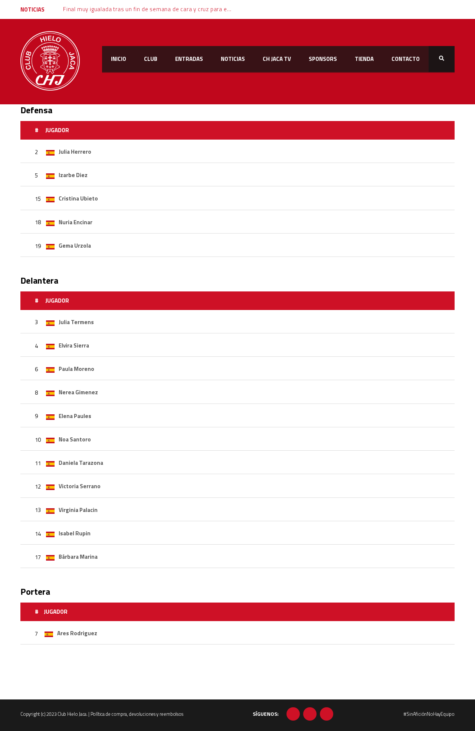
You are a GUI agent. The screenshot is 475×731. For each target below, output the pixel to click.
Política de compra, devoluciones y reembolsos (137, 714)
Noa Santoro (75, 439)
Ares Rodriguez (77, 633)
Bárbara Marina (78, 556)
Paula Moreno (76, 369)
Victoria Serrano (80, 486)
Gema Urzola (75, 245)
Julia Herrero (75, 151)
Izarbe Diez (73, 175)
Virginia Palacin (78, 510)
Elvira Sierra (74, 345)
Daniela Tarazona (81, 462)
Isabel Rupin (75, 533)
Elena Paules (75, 416)
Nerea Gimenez (78, 392)
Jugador (57, 130)
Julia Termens (76, 322)
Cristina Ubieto (78, 198)
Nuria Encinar (75, 222)
